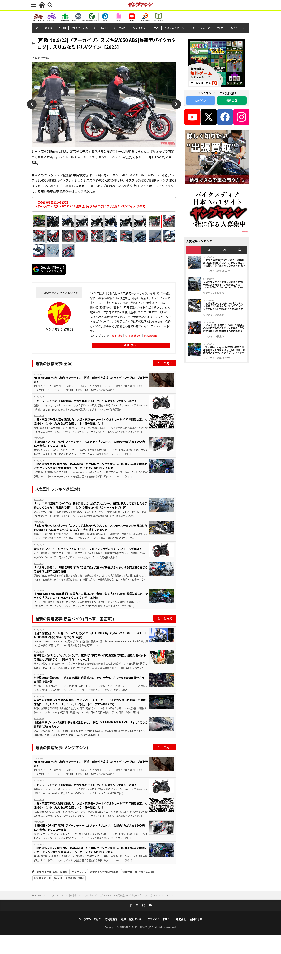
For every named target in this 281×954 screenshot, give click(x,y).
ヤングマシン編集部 (213, 293)
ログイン (200, 100)
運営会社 (181, 919)
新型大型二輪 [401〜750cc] (138, 871)
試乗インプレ (140, 27)
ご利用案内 (111, 919)
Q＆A (234, 27)
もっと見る (165, 363)
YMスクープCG (79, 27)
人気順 (62, 27)
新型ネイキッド (42, 878)
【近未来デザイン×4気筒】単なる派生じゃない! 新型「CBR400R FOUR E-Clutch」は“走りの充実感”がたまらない (91, 724)
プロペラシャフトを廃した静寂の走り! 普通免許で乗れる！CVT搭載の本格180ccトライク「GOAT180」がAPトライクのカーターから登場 (223, 284)
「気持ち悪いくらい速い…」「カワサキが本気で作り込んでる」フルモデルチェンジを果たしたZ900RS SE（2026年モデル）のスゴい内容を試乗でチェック (90, 527)
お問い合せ (196, 919)
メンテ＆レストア (200, 27)
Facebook (135, 335)
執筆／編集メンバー (132, 919)
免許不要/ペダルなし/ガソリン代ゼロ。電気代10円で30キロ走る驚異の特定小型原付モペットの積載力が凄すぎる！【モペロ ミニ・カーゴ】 (90, 657)
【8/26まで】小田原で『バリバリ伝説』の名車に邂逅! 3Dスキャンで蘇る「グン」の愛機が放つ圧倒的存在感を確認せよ (224, 328)
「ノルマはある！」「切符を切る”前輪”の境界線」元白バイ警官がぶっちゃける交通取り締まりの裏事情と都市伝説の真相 (91, 569)
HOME (38, 895)
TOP (36, 27)
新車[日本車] (101, 27)
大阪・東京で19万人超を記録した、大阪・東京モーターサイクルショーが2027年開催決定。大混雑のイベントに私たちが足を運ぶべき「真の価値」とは (90, 421)
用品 (156, 27)
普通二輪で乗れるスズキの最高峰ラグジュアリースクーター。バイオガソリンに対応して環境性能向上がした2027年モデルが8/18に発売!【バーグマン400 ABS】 (90, 702)
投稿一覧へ (130, 345)
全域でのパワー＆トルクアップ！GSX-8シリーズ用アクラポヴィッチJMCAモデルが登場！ (88, 549)
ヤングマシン (79, 871)
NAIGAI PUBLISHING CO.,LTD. (137, 927)
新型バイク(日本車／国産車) (52, 871)
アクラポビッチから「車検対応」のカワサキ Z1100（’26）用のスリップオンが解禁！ (85, 401)
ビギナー (221, 27)
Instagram (150, 335)
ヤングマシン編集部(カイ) (216, 271)
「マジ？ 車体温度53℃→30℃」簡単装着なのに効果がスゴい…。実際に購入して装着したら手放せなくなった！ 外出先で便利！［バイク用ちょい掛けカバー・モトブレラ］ (90, 505)
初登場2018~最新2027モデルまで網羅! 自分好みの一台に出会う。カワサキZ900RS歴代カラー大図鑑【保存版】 (90, 680)
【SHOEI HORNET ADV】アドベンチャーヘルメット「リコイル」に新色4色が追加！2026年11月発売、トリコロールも (89, 443)
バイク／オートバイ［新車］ (62, 895)
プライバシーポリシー (159, 919)
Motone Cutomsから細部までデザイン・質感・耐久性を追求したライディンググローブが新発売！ (91, 380)
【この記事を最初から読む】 (91, 204)
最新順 (49, 27)
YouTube (117, 335)
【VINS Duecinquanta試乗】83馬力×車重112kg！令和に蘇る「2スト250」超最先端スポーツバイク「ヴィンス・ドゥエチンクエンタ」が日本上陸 (91, 596)
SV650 (58, 878)
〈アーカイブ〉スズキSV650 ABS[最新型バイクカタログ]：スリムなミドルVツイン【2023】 (130, 895)
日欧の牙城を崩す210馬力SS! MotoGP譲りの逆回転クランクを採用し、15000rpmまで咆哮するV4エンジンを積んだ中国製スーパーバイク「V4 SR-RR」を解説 (90, 466)
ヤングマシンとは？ (90, 919)
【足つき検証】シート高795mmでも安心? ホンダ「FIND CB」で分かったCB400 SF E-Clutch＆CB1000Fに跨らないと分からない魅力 (90, 635)
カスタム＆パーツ (174, 27)
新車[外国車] (120, 27)
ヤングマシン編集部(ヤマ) (216, 358)
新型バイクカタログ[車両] (104, 871)
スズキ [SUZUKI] (74, 878)
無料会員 (231, 100)
